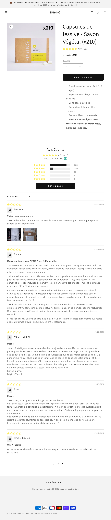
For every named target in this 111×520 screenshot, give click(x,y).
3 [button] (58, 463)
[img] (14, 204)
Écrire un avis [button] (55, 185)
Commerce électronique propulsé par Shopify (40, 513)
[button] (6, 12)
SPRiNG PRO (17, 513)
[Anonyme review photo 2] (30, 234)
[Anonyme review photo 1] (14, 234)
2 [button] (53, 463)
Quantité (66, 61)
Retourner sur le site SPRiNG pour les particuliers (55, 489)
